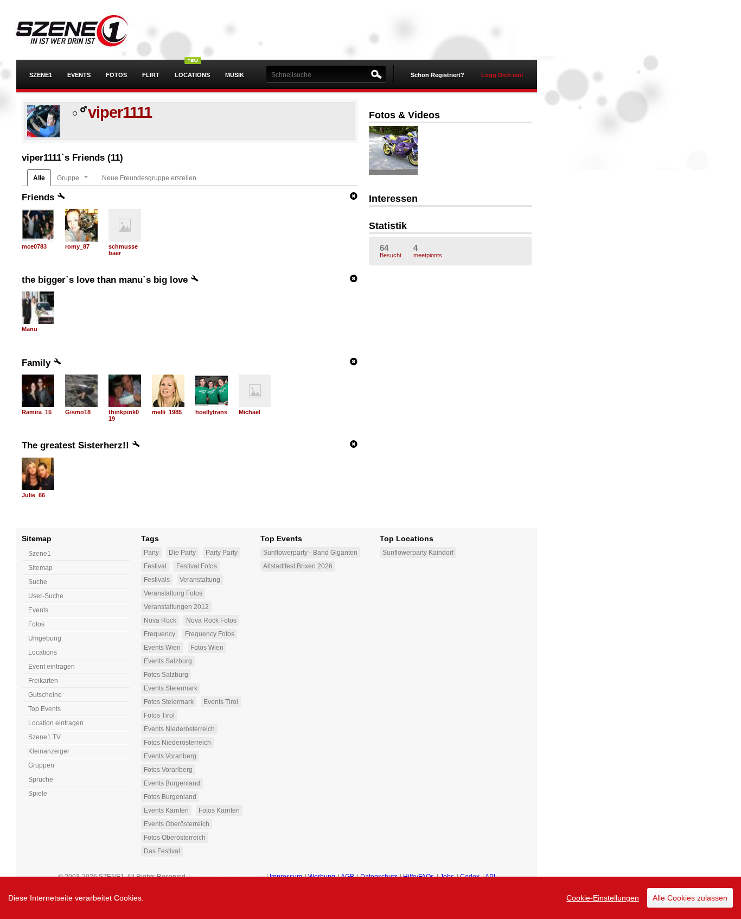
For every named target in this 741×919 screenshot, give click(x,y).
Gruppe (68, 178)
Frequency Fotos (209, 634)
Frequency (159, 634)
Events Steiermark (170, 688)
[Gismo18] (81, 391)
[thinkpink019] (124, 391)
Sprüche (40, 779)
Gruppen (41, 765)
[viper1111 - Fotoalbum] (401, 151)
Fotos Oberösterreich (175, 837)
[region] (370, 898)
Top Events (44, 709)
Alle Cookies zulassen (690, 897)
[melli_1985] (168, 391)
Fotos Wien (206, 647)
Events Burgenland (172, 783)
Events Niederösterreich (179, 729)
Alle (39, 178)
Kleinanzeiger (48, 751)
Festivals (157, 580)
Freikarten (43, 681)
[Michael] (255, 391)
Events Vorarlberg (170, 756)
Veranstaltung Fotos (173, 593)
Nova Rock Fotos (211, 620)
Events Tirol (220, 702)
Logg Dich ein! (502, 75)
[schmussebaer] (124, 225)
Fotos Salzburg (166, 675)
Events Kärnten (166, 810)
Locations (192, 75)
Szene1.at (80, 29)
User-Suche (45, 596)
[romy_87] (81, 225)
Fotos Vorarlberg (168, 770)
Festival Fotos (196, 566)
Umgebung (44, 638)
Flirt (150, 75)
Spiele (37, 793)
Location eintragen (56, 723)
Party (151, 552)
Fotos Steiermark (169, 702)
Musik (234, 75)
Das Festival (162, 851)
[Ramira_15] (38, 391)
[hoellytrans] (211, 391)
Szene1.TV (44, 737)
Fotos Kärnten (219, 810)
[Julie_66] (38, 474)
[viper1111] (43, 135)
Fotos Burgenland (170, 797)
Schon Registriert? (437, 75)
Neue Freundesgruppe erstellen (149, 178)
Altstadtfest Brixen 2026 (298, 566)
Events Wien (162, 647)
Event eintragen (51, 666)
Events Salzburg (168, 661)
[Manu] (38, 307)
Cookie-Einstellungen (602, 897)
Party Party (222, 552)
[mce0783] (38, 225)
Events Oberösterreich (176, 824)
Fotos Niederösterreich (177, 742)
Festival (155, 566)
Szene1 (39, 553)
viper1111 (120, 112)
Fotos (116, 75)
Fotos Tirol (159, 715)
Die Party (182, 552)
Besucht (390, 250)
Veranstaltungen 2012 (176, 607)
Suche (37, 582)
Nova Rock (160, 620)
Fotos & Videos (404, 115)
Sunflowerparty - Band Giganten (310, 552)
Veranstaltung (200, 580)
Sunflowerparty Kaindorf (417, 552)
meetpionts (427, 250)
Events (79, 75)
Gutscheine (45, 695)
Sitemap (40, 568)
